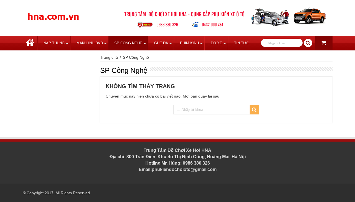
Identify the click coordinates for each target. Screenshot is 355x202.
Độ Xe (216, 43)
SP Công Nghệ (128, 43)
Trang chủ (30, 43)
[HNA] (53, 13)
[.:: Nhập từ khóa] (308, 43)
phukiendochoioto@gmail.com (184, 169)
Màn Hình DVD (90, 43)
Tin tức (241, 43)
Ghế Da (161, 43)
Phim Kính (189, 43)
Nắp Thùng (54, 43)
